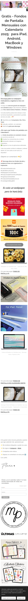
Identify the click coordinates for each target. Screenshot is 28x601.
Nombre (3, 492)
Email (3, 487)
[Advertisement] (14, 368)
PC (8, 412)
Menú (26, 1)
